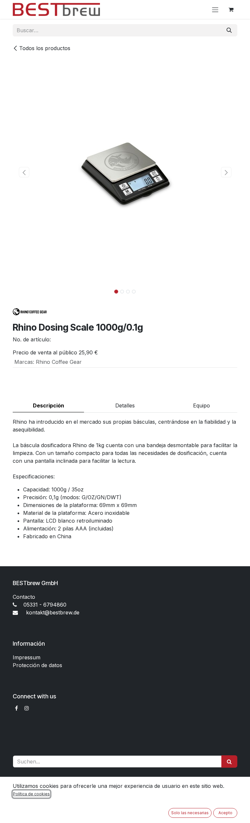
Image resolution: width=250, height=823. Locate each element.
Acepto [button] (225, 812)
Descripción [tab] (48, 405)
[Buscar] (229, 30)
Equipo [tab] (201, 405)
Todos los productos (44, 48)
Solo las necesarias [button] (190, 812)
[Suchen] (229, 761)
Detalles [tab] (125, 405)
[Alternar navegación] (215, 9)
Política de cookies (31, 793)
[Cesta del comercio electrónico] (230, 9)
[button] (24, 172)
